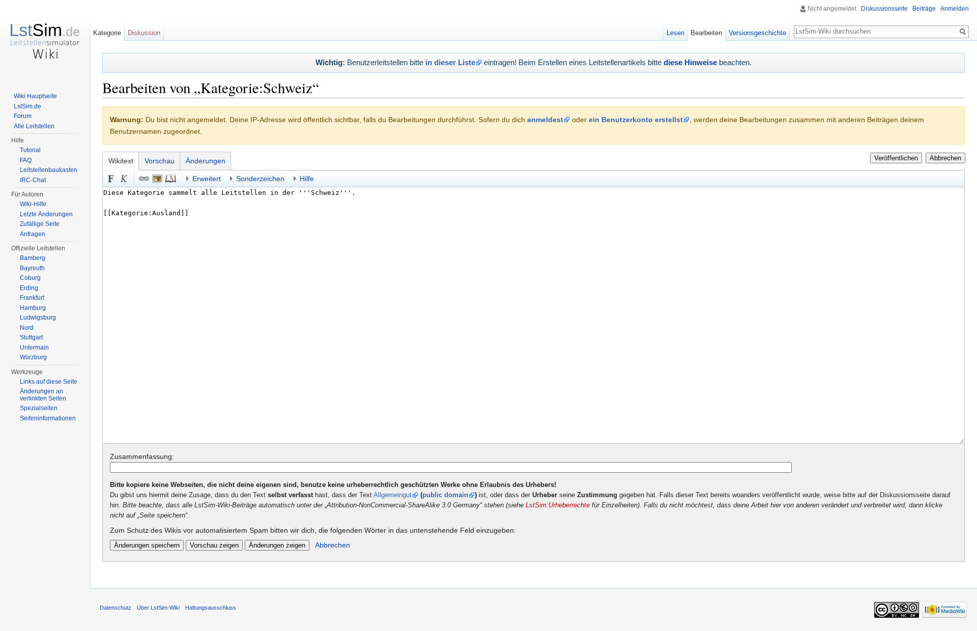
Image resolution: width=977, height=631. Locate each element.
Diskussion (144, 33)
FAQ (26, 160)
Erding (29, 288)
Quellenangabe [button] (170, 178)
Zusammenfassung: (142, 456)
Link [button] (144, 178)
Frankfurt (32, 297)
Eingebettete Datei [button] (157, 178)
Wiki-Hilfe (33, 204)
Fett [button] (111, 178)
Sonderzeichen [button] (260, 179)
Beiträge (924, 8)
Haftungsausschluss (210, 608)
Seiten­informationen (48, 418)
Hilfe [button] (307, 179)
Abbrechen (945, 158)
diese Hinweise (690, 62)
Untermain (34, 347)
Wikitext (120, 161)
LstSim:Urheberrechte (558, 505)
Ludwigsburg (38, 317)
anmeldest (545, 120)
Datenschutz (115, 608)
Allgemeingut (392, 495)
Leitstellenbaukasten (48, 170)
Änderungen (205, 161)
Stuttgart (31, 337)
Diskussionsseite (884, 8)
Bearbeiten (706, 33)
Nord (27, 327)
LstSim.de (27, 106)
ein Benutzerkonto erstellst (636, 120)
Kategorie (107, 33)
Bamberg (32, 258)
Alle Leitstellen (34, 126)
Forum (23, 116)
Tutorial (30, 150)
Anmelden (954, 8)
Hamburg (33, 307)
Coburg (30, 277)
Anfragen (32, 234)
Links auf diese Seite (48, 381)
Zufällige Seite (40, 223)
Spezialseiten (39, 408)
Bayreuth (32, 268)
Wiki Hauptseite (35, 96)
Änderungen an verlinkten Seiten (43, 395)
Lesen (675, 33)
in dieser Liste (450, 62)
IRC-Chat (33, 180)
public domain (445, 495)
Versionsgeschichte (757, 33)
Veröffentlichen (896, 158)
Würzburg (33, 357)
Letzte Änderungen (46, 214)
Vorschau (160, 161)
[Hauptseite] (44, 40)
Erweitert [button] (206, 179)
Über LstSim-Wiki (158, 608)
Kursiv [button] (124, 178)
